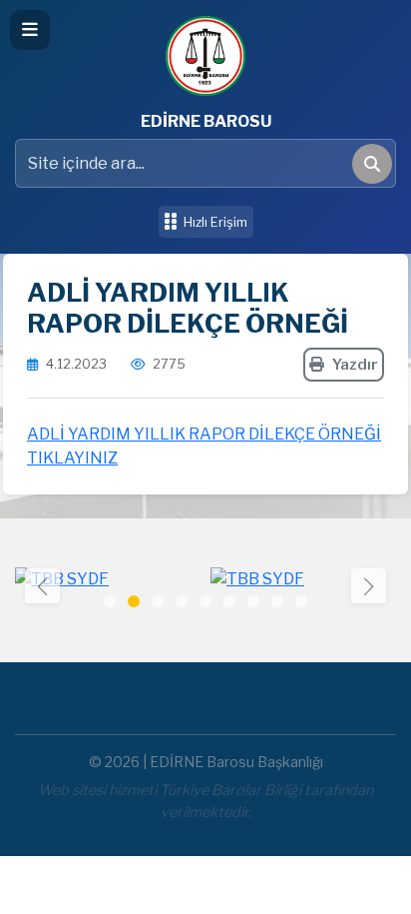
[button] (368, 585)
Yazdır (355, 365)
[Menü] (30, 30)
